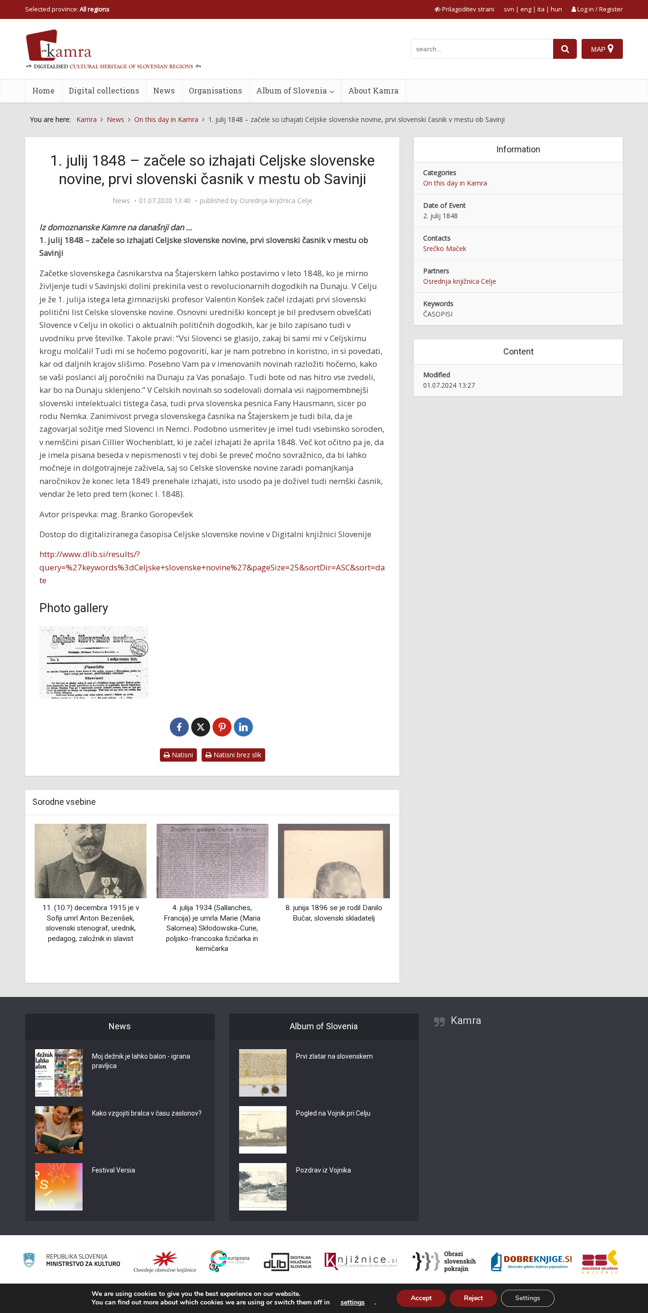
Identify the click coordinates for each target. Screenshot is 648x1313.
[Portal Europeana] (229, 1261)
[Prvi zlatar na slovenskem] (263, 1073)
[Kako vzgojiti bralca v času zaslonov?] (59, 1130)
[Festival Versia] (59, 1187)
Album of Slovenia (291, 90)
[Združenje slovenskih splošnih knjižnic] (361, 1261)
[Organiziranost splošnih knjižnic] (165, 1262)
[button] (366, 900)
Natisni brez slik (236, 754)
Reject (473, 1298)
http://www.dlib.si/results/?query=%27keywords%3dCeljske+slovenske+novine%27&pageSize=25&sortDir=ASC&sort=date (212, 567)
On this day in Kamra (455, 182)
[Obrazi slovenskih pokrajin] (444, 1262)
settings (353, 1302)
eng (525, 9)
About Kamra (373, 90)
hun (556, 9)
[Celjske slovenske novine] (93, 662)
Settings (527, 1298)
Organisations (215, 90)
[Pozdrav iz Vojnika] (263, 1187)
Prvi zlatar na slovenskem (334, 1056)
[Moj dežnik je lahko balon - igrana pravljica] (59, 1073)
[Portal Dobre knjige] (531, 1261)
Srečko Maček (444, 248)
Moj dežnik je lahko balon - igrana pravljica (141, 1061)
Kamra (466, 1020)
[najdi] (565, 49)
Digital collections (104, 90)
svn (509, 9)
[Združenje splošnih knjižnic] (600, 1262)
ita (541, 9)
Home (43, 90)
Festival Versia (113, 1170)
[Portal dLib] (288, 1262)
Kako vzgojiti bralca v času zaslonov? (147, 1113)
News (164, 90)
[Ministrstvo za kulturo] (71, 1261)
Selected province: (67, 9)
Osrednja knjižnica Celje (276, 200)
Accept (421, 1298)
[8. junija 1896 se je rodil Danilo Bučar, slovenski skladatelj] (334, 860)
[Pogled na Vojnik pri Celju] (263, 1130)
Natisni (181, 754)
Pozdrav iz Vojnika (323, 1170)
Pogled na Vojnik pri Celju (333, 1113)
